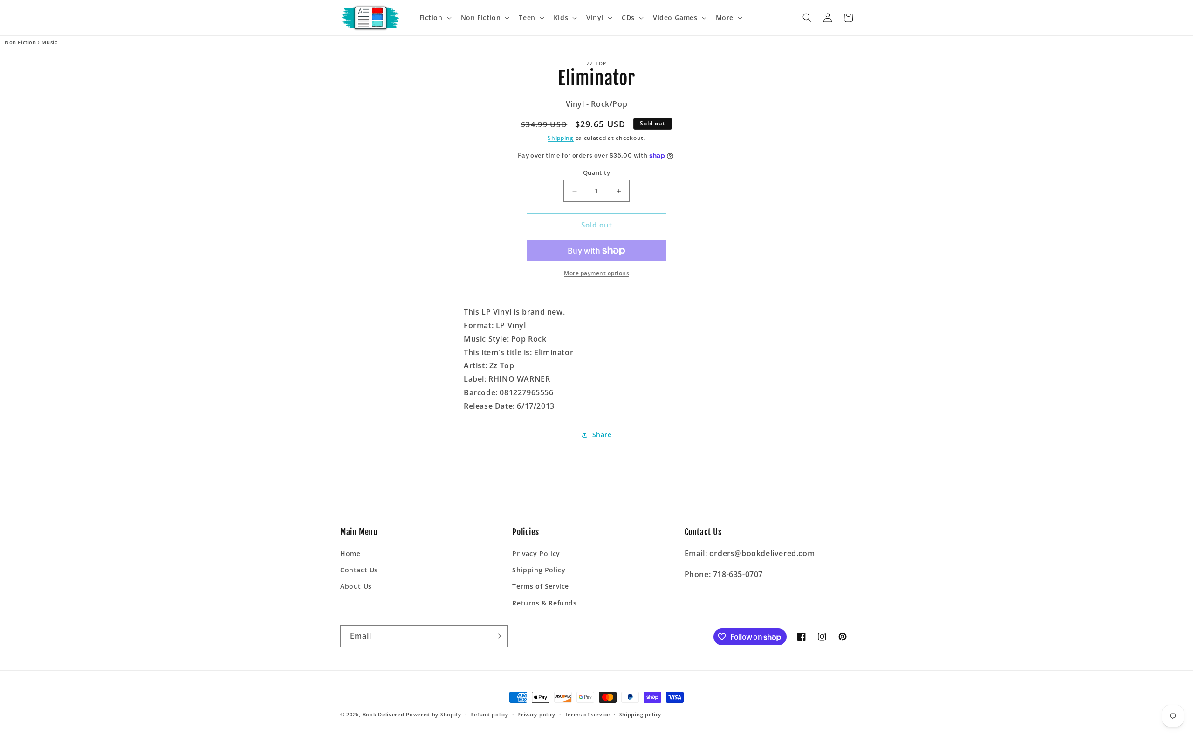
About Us (356, 586)
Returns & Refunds (544, 602)
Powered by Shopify (433, 714)
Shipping (561, 138)
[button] (434, 18)
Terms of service (587, 714)
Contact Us (359, 569)
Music (49, 42)
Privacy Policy (536, 553)
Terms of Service (540, 586)
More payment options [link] (596, 273)
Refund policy (489, 714)
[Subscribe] (497, 636)
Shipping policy (640, 714)
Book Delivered (384, 714)
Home (350, 553)
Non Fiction (20, 42)
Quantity (596, 172)
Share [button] (602, 434)
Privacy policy (536, 714)
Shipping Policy (538, 569)
